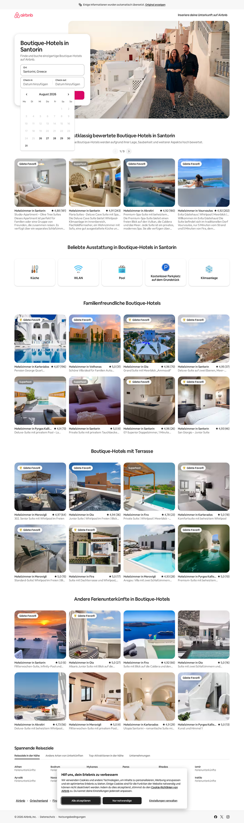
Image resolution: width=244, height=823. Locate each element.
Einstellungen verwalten (163, 800)
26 (40, 138)
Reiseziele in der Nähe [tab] (27, 755)
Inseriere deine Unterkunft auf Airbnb (202, 15)
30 (68, 138)
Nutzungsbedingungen (72, 816)
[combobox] (52, 71)
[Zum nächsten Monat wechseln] (68, 94)
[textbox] (36, 84)
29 (61, 138)
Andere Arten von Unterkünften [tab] (64, 755)
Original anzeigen (155, 4)
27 (47, 138)
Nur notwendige (122, 800)
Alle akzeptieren (80, 800)
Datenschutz (47, 816)
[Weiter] (129, 151)
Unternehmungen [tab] (139, 755)
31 (26, 145)
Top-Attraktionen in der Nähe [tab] (106, 755)
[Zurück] (115, 151)
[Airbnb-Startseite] (23, 15)
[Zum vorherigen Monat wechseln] (27, 94)
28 (54, 138)
